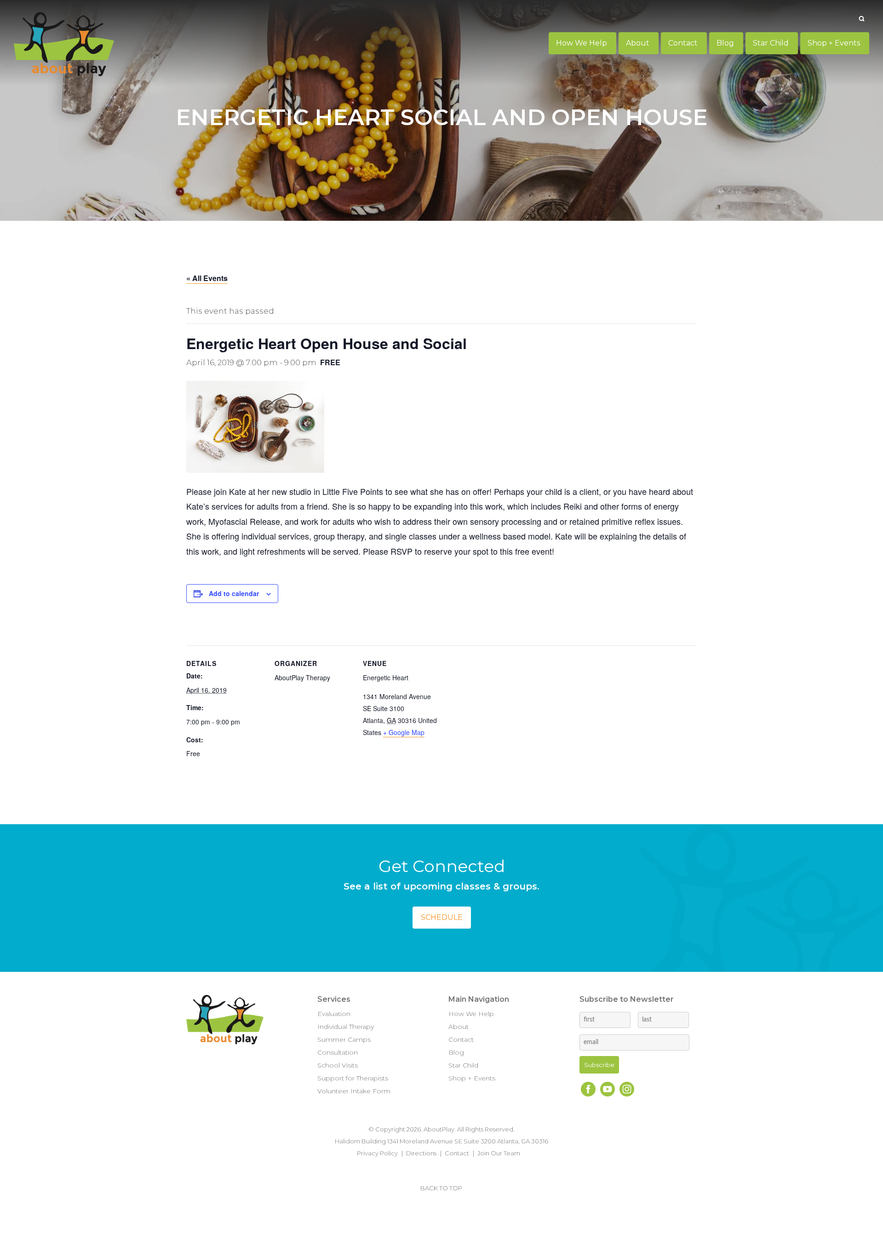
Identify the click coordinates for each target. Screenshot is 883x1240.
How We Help (471, 1014)
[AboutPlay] (64, 44)
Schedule (442, 917)
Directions (421, 1153)
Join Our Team (498, 1153)
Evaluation (333, 1014)
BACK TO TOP (441, 1188)
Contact (461, 1039)
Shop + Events (471, 1078)
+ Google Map (403, 732)
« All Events (207, 278)
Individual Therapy (345, 1026)
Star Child (463, 1065)
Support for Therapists (352, 1078)
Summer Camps (344, 1039)
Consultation (337, 1052)
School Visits (337, 1065)
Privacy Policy (377, 1153)
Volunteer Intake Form (353, 1091)
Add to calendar (234, 593)
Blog (456, 1052)
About (458, 1026)
